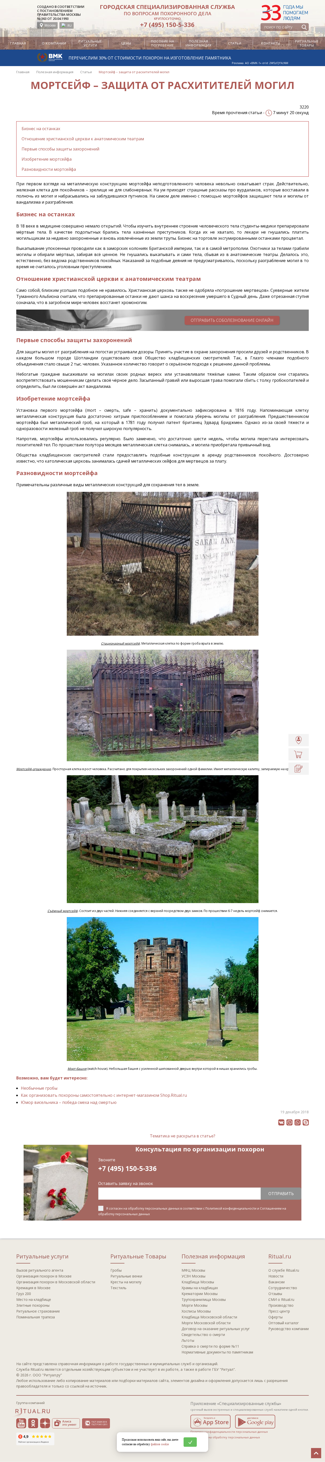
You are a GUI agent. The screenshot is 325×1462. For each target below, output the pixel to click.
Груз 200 (23, 1293)
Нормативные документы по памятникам (217, 1352)
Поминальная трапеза (35, 1317)
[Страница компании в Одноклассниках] (33, 1423)
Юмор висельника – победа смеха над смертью (69, 1102)
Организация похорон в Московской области (55, 1282)
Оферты (275, 1317)
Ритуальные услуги (90, 43)
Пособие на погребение (162, 43)
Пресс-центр (279, 1311)
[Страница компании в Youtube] (21, 1423)
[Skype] (306, 1122)
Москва (50, 25)
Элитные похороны (33, 1305)
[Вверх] (316, 1453)
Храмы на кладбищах (200, 1287)
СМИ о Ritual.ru (281, 1299)
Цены (126, 43)
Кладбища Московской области (209, 1317)
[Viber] (289, 1122)
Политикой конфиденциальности (230, 1208)
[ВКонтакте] (281, 1122)
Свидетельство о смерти (203, 1334)
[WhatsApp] (298, 1122)
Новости (275, 1276)
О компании (54, 43)
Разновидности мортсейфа (49, 169)
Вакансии (276, 1282)
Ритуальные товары (307, 43)
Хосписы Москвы (196, 1311)
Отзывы (275, 1293)
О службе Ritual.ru (283, 1270)
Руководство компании (288, 1328)
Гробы (116, 1270)
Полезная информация (199, 43)
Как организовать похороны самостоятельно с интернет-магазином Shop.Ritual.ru (104, 1095)
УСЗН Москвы (193, 1276)
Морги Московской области (206, 1322)
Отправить (281, 1193)
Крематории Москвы (200, 1293)
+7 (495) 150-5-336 (167, 24)
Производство (281, 1305)
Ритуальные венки (126, 1276)
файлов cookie (160, 1444)
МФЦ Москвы (193, 1270)
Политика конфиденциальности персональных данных (229, 1432)
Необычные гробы (39, 1088)
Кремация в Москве (33, 1287)
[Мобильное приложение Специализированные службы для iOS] (210, 1421)
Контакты (270, 43)
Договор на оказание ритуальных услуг (216, 1328)
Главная (18, 43)
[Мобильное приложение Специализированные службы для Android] (255, 1421)
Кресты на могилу (125, 1282)
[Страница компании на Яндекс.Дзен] (45, 1423)
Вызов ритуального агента (39, 1270)
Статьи (234, 43)
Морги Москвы (194, 1305)
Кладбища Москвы (198, 1282)
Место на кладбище (33, 1299)
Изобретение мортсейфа (47, 159)
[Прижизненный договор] (298, 769)
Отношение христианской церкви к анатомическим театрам (83, 139)
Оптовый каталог (283, 1322)
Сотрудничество (282, 1287)
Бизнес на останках (41, 128)
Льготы (188, 1340)
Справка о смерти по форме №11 (210, 1346)
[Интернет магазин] (298, 754)
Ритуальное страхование (38, 1311)
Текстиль (118, 1287)
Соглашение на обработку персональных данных (225, 1437)
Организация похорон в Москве (44, 1276)
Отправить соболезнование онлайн (232, 320)
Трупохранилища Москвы (204, 1299)
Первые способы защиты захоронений (60, 149)
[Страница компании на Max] (117, 1423)
